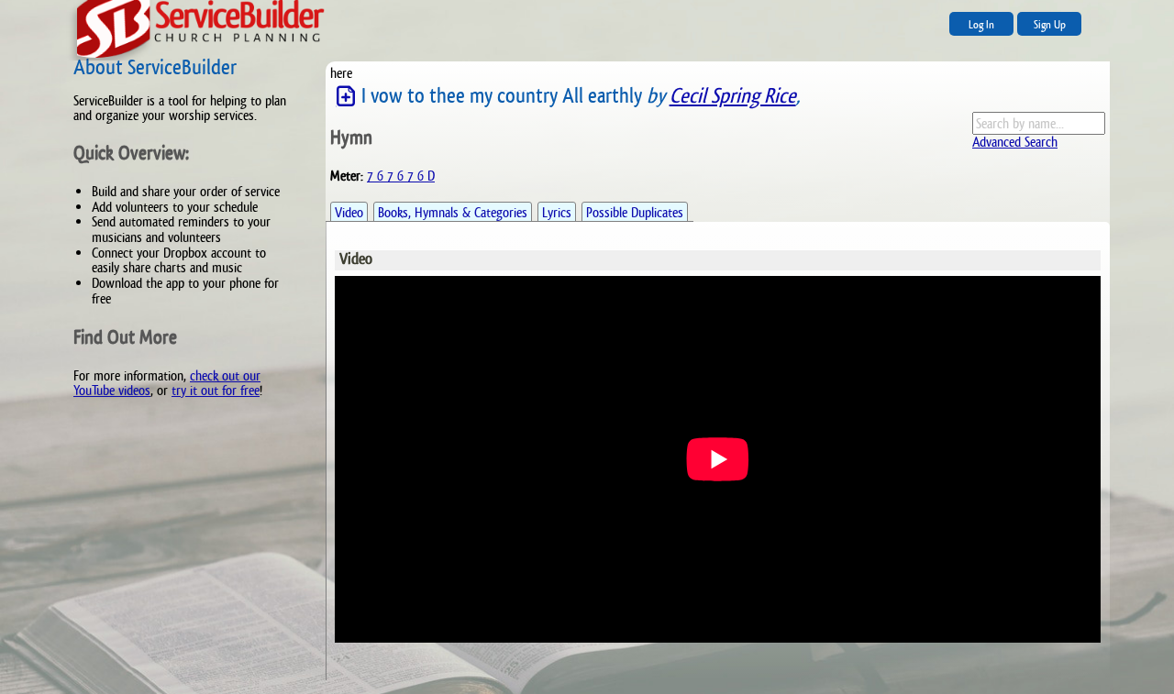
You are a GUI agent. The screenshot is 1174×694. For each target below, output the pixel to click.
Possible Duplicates (634, 212)
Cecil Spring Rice (733, 96)
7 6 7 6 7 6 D (401, 175)
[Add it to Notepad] (345, 96)
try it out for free (216, 390)
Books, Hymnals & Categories (452, 212)
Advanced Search (1015, 141)
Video (349, 212)
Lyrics (556, 212)
